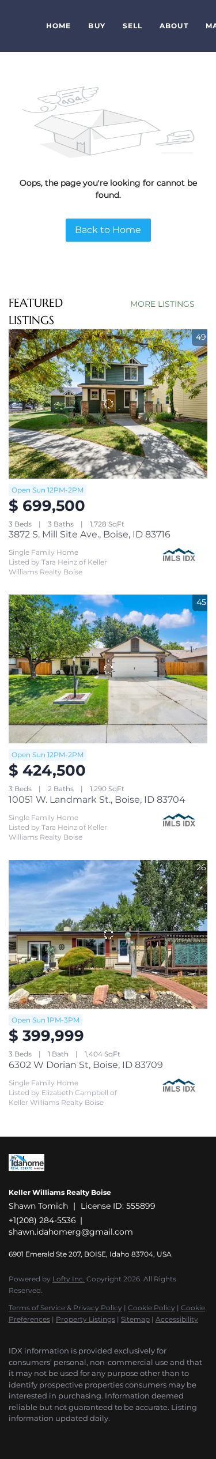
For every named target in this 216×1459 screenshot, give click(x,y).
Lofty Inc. (68, 1278)
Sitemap (135, 1319)
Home (58, 25)
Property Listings (85, 1319)
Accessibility (177, 1319)
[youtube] (37, 1436)
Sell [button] (132, 25)
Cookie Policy (151, 1307)
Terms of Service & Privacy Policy (65, 1307)
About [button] (174, 25)
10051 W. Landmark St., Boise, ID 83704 (97, 799)
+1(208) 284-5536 (42, 1220)
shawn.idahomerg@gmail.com (71, 1232)
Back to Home (108, 229)
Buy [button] (96, 25)
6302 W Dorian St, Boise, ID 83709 (86, 1064)
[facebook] (14, 1436)
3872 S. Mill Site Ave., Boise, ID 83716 (89, 534)
